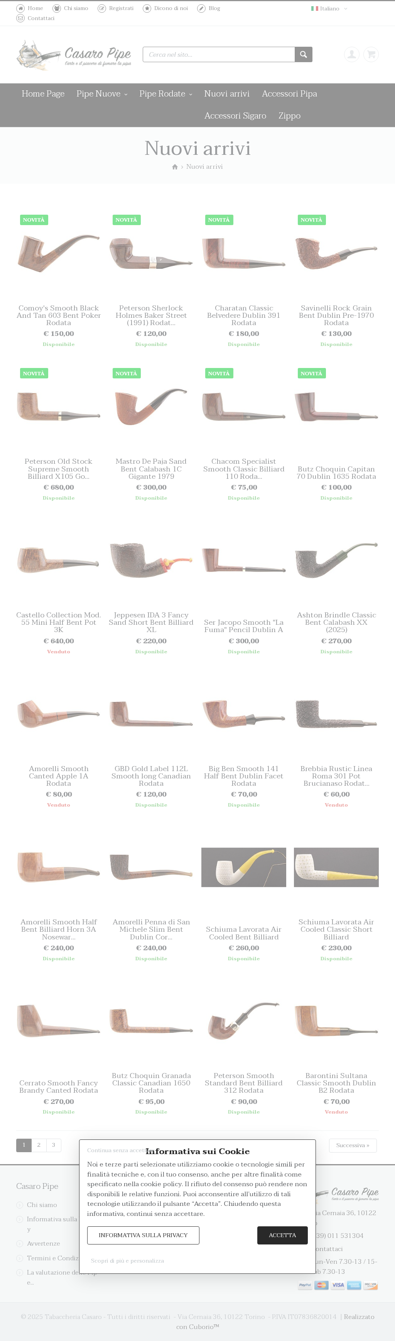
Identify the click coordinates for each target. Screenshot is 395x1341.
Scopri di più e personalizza (127, 1261)
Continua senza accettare (121, 1150)
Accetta (282, 1235)
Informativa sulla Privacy (143, 1235)
